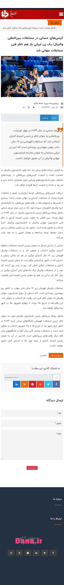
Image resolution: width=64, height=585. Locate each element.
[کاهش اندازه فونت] (23, 107)
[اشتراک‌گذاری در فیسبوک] (56, 384)
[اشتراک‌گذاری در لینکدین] (16, 384)
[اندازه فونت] (27, 107)
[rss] (19, 553)
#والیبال (43, 355)
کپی (56, 377)
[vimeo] (11, 553)
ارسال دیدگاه (32, 468)
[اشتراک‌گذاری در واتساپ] (40, 384)
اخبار (54, 117)
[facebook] (53, 553)
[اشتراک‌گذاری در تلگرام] (32, 384)
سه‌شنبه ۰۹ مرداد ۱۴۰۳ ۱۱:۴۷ (46, 103)
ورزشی (45, 117)
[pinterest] (27, 553)
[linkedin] (36, 553)
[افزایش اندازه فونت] (32, 107)
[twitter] (44, 553)
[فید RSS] (24, 384)
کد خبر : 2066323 (50, 107)
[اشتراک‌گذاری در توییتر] (48, 384)
